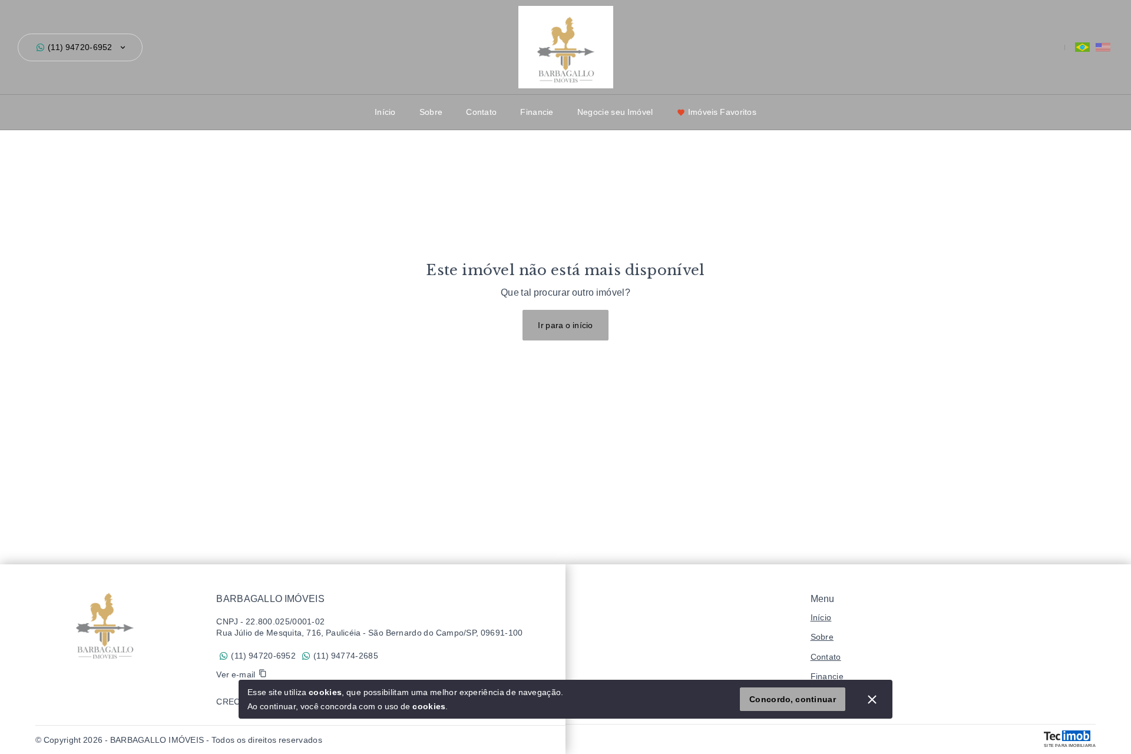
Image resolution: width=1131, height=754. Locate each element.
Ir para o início (565, 325)
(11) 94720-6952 (80, 47)
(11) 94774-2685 (345, 655)
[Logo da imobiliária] (104, 623)
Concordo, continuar (792, 699)
